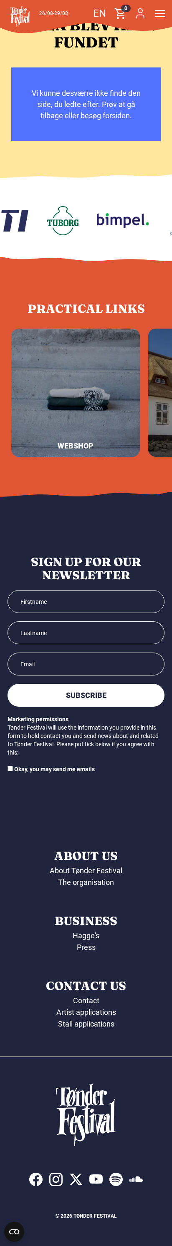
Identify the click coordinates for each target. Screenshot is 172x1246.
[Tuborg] (60, 220)
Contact (86, 1000)
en (99, 13)
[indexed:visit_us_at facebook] (36, 1179)
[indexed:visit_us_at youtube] (96, 1179)
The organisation (86, 882)
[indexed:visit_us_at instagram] (56, 1179)
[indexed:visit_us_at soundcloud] (136, 1179)
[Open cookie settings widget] (14, 1232)
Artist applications (86, 1012)
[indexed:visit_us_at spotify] (116, 1179)
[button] (20, 16)
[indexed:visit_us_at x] (76, 1179)
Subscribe (86, 695)
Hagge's (86, 935)
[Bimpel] (121, 220)
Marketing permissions (38, 719)
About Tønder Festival (86, 870)
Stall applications (86, 1023)
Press (86, 947)
